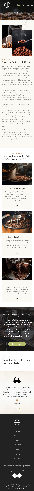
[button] (32, 5)
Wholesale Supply (17, 188)
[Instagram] (19, 475)
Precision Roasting (17, 283)
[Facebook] (14, 475)
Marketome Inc (21, 488)
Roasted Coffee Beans (17, 237)
